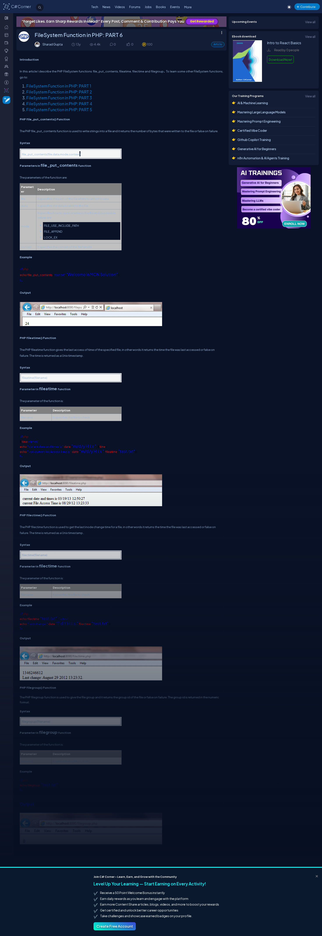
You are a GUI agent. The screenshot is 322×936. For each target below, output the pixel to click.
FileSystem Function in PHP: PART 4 (59, 103)
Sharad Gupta (52, 44)
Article (218, 44)
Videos (120, 7)
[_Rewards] (7, 82)
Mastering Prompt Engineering (259, 121)
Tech (94, 7)
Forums (134, 7)
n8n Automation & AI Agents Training (263, 158)
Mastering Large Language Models (261, 112)
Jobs (148, 7)
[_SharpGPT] (7, 90)
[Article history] (73, 44)
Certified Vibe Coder (252, 130)
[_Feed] (7, 27)
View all (310, 22)
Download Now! (280, 59)
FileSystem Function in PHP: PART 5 (59, 109)
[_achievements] (7, 59)
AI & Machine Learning (252, 103)
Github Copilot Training (254, 140)
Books (161, 7)
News (106, 7)
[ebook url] (247, 81)
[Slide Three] (122, 21)
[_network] (7, 66)
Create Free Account (114, 926)
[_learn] (7, 50)
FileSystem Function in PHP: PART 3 (59, 97)
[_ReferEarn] (7, 74)
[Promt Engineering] (274, 197)
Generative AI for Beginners (256, 149)
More (188, 7)
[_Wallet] (7, 43)
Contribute (307, 7)
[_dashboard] (7, 35)
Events (175, 7)
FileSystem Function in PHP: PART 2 (59, 91)
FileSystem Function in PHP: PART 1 (58, 85)
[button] (128, 44)
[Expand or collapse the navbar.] (7, 18)
